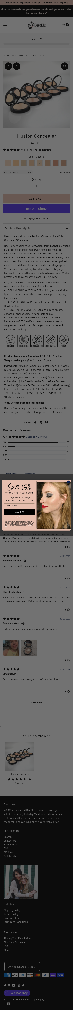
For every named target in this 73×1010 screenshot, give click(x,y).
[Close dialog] (68, 481)
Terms (6, 526)
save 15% (19, 512)
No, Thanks (19, 517)
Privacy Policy (29, 525)
